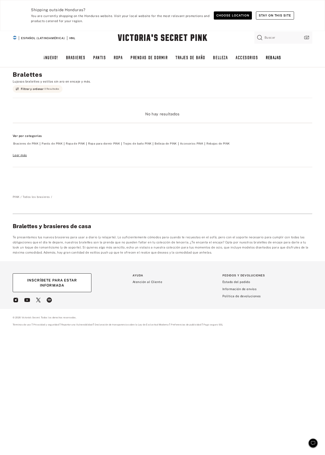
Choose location (232, 15)
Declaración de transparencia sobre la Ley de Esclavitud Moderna (132, 324)
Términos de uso (22, 324)
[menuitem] (51, 60)
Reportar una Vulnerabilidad (76, 324)
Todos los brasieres (36, 196)
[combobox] (283, 38)
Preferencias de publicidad (186, 324)
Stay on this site (275, 15)
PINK (16, 196)
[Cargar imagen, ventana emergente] (306, 37)
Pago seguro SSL (213, 324)
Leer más (20, 155)
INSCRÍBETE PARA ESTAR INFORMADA (52, 282)
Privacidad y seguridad (46, 324)
